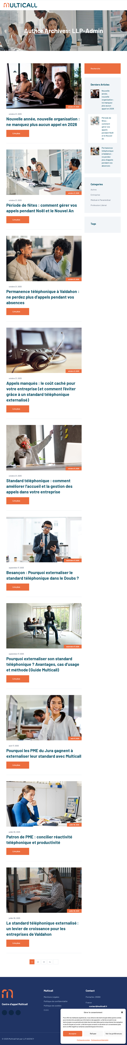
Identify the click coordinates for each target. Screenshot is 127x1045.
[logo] (7, 993)
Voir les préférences (114, 1033)
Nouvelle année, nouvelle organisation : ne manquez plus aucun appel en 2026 (108, 100)
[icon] (4, 1012)
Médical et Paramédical (101, 200)
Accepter (72, 1033)
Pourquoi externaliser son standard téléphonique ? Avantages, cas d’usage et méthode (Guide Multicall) (42, 664)
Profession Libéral (99, 205)
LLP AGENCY (28, 1039)
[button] (122, 1012)
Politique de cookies (83, 1040)
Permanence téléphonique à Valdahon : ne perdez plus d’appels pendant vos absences (42, 297)
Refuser (93, 1033)
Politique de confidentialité (99, 1040)
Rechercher (113, 68)
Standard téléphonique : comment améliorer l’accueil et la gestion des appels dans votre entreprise (39, 486)
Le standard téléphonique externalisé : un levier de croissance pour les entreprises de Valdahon (42, 928)
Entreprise (95, 195)
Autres (94, 189)
